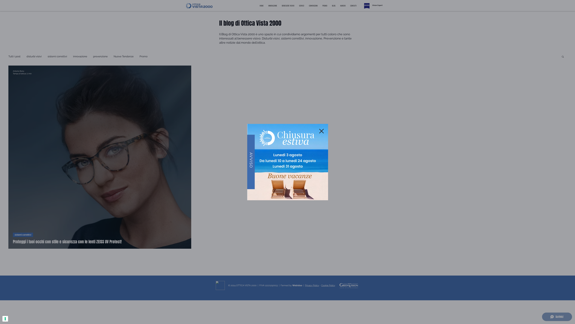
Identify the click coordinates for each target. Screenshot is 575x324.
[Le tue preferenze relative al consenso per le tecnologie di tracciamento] (5, 319)
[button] (321, 131)
